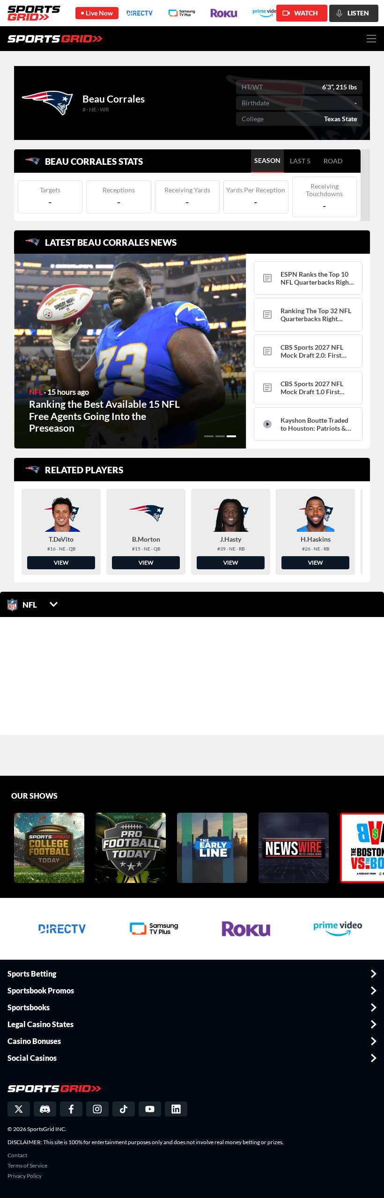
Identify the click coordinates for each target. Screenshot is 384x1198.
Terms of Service (27, 1165)
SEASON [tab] (267, 160)
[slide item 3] (231, 436)
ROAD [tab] (333, 161)
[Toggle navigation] (372, 39)
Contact (17, 1155)
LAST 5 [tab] (300, 161)
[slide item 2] (220, 436)
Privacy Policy (24, 1176)
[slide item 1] (209, 436)
